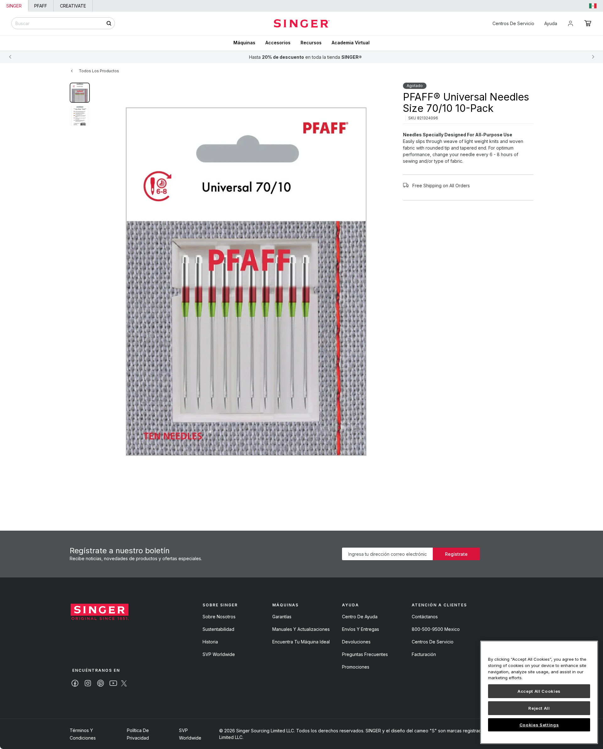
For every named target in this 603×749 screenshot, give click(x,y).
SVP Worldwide (219, 654)
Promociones (355, 667)
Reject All (539, 708)
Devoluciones (356, 641)
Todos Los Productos (99, 70)
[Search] (108, 23)
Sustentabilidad (218, 629)
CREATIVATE (73, 5)
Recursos (311, 42)
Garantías (281, 616)
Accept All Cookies (539, 691)
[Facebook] (75, 683)
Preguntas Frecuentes (365, 654)
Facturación (424, 654)
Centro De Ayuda (360, 616)
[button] (588, 23)
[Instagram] (88, 683)
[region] (539, 692)
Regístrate (456, 554)
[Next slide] (593, 57)
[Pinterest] (100, 683)
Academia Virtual (351, 42)
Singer (14, 5)
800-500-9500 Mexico (436, 629)
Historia (210, 641)
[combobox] (63, 23)
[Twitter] (124, 683)
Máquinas (244, 42)
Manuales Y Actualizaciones (301, 629)
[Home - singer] (301, 23)
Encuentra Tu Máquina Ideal (301, 641)
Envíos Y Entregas (360, 629)
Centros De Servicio (513, 23)
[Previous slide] (10, 57)
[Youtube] (113, 683)
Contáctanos (425, 616)
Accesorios (278, 42)
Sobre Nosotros (219, 616)
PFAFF (40, 5)
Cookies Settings (539, 724)
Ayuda (550, 23)
